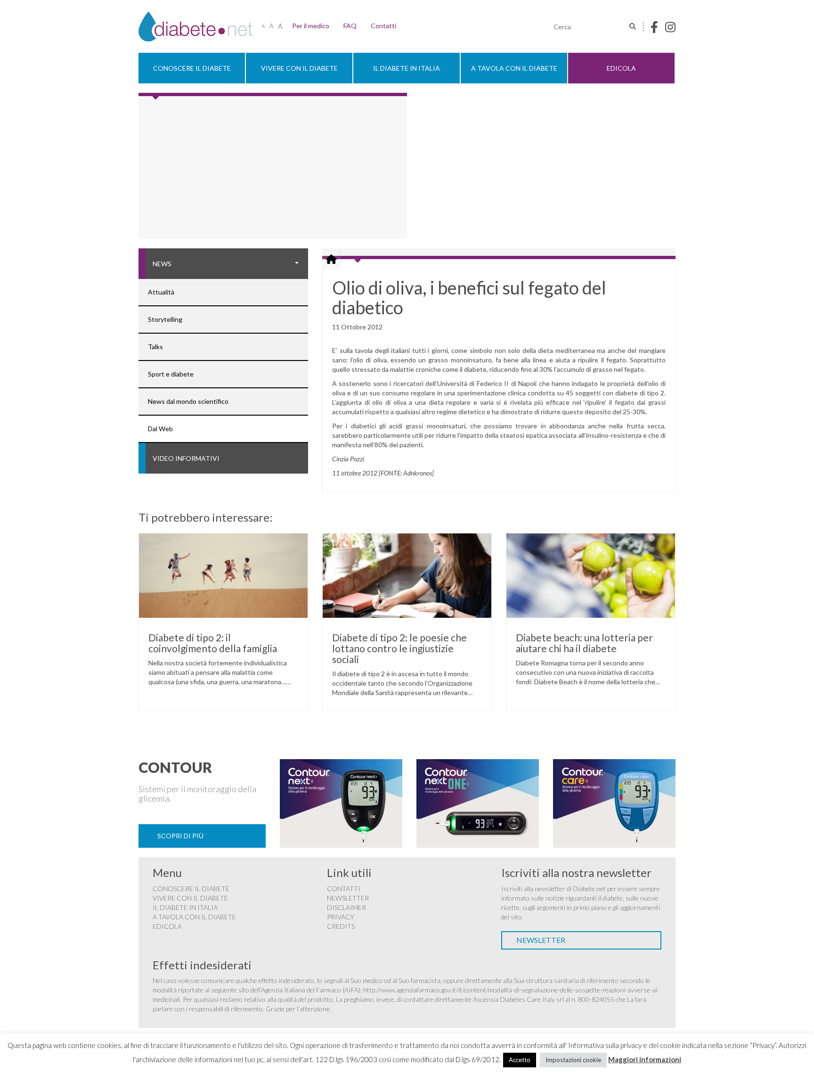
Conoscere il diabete (192, 68)
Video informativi (186, 458)
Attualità (161, 292)
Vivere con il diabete (299, 68)
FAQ (350, 26)
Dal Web (160, 429)
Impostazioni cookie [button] (573, 1060)
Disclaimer (346, 907)
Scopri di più (180, 836)
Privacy (340, 917)
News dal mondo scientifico (188, 401)
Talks (155, 347)
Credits (341, 926)
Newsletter (348, 898)
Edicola (621, 68)
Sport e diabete (171, 374)
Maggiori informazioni (644, 1059)
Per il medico (310, 26)
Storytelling (165, 319)
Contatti (383, 26)
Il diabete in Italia (406, 68)
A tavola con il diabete (514, 68)
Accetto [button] (519, 1060)
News (162, 264)
